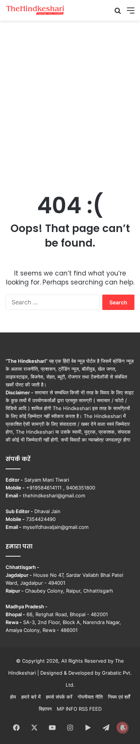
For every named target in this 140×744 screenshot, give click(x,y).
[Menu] (130, 12)
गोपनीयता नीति (90, 697)
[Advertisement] (70, 98)
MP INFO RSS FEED (79, 709)
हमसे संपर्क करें (59, 697)
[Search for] (117, 12)
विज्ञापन (45, 709)
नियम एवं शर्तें (119, 697)
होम (13, 697)
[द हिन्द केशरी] (35, 10)
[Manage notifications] (122, 728)
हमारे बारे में (31, 697)
